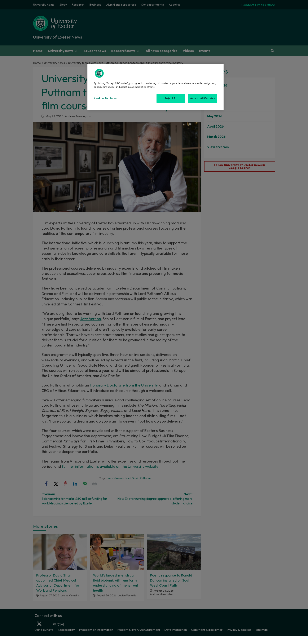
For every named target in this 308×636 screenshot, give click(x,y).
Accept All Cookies (202, 98)
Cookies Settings (105, 98)
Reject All (170, 98)
